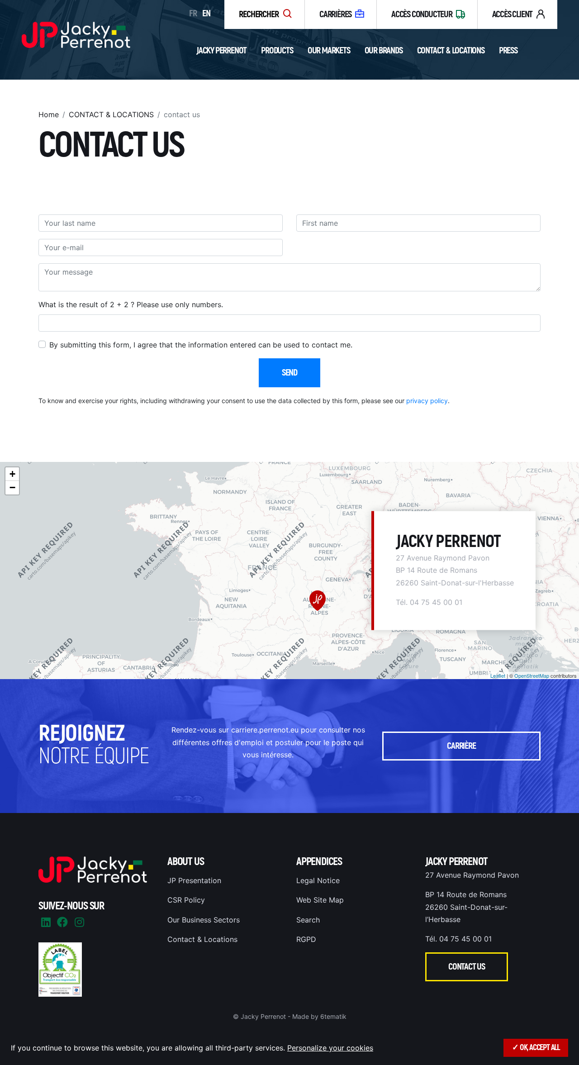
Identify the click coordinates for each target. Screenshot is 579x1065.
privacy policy (427, 400)
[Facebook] (62, 922)
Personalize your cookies (330, 1047)
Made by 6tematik (319, 1016)
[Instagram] (79, 922)
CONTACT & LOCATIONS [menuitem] (111, 114)
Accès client (512, 14)
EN (206, 13)
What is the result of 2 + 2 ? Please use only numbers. (130, 304)
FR (193, 13)
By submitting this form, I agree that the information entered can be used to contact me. (200, 344)
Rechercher (259, 14)
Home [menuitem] (48, 114)
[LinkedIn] (45, 922)
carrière (461, 745)
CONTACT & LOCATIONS (450, 50)
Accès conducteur (421, 14)
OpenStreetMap (531, 675)
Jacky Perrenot (221, 50)
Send (289, 372)
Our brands (384, 50)
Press (508, 50)
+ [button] (12, 474)
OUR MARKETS (329, 50)
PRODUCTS (277, 50)
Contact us (466, 966)
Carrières (335, 14)
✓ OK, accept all (536, 1047)
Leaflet (497, 675)
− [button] (12, 487)
